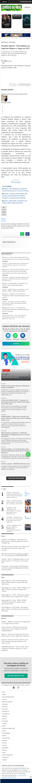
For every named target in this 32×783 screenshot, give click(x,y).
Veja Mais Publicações (16, 478)
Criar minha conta (16, 676)
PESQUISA (4, 740)
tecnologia (5, 757)
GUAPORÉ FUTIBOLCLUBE (8, 728)
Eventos (4, 718)
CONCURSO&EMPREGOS (8, 697)
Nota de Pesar (6, 738)
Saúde (3, 752)
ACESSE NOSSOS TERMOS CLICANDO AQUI (14, 776)
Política (4, 745)
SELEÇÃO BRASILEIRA (7, 755)
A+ (14, 84)
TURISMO (4, 760)
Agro (3, 692)
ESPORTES (4, 716)
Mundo (4, 735)
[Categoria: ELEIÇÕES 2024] (17, 18)
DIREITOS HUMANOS (7, 702)
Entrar (4, 2)
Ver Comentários (3, 211)
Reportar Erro (3, 219)
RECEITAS (4, 750)
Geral (3, 726)
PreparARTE (5, 747)
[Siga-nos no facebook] (14, 687)
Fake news (5, 721)
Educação (5, 709)
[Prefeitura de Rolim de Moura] (16, 35)
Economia (5, 704)
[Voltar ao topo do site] (29, 430)
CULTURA (4, 699)
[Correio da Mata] (11, 8)
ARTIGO (4, 694)
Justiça (4, 731)
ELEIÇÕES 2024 (5, 714)
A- (10, 84)
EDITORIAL (4, 706)
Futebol (4, 723)
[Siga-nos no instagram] (18, 687)
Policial (4, 743)
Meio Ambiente (6, 733)
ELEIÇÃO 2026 (5, 711)
